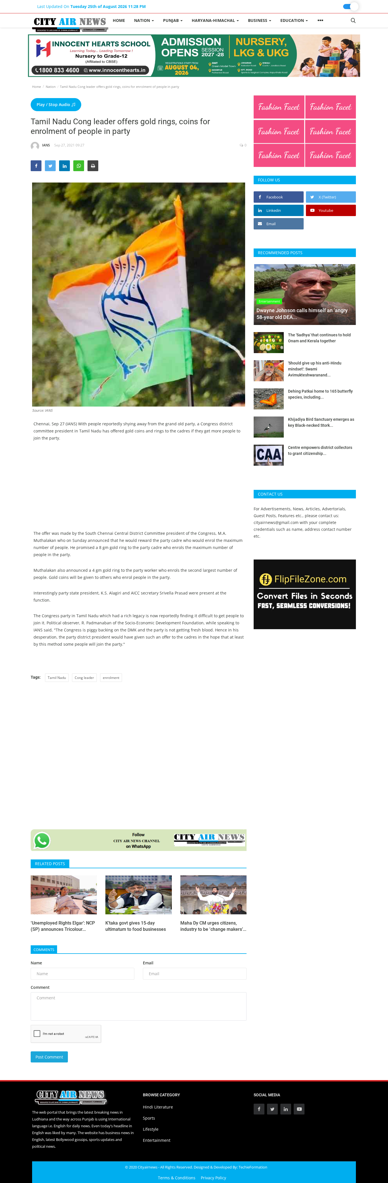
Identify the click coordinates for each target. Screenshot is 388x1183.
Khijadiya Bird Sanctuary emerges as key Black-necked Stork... (321, 422)
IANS (46, 145)
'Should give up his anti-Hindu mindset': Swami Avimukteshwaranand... (314, 369)
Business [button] (258, 20)
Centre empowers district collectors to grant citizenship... (320, 450)
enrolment (111, 677)
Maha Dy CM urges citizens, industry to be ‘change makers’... (213, 926)
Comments (44, 949)
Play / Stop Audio (54, 104)
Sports (149, 1118)
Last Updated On (91, 6)
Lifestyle (150, 1129)
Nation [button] (142, 20)
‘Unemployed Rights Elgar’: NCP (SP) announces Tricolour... (63, 926)
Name (36, 963)
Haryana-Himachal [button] (214, 20)
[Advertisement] (139, 490)
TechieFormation (253, 1167)
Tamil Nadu (57, 677)
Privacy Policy (213, 1177)
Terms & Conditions (176, 1177)
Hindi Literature (158, 1107)
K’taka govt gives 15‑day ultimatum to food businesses (135, 926)
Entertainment (156, 1140)
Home (119, 20)
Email (148, 963)
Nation (51, 86)
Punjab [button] (171, 20)
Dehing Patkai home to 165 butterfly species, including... (320, 394)
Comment (40, 987)
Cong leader (84, 677)
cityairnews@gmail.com (276, 522)
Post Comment (49, 1057)
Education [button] (292, 20)
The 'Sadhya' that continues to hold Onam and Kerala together (319, 338)
